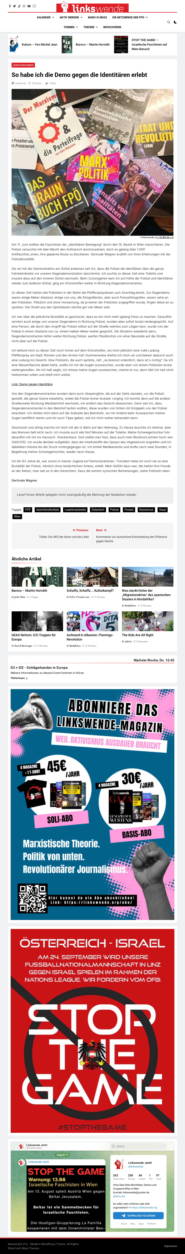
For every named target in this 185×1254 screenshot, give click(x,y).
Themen (69, 27)
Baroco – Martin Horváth (48, 44)
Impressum (170, 1246)
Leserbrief (20, 83)
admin (128, 641)
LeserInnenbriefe (75, 509)
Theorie (88, 27)
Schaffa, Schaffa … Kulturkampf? (90, 590)
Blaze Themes (30, 1248)
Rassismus (146, 509)
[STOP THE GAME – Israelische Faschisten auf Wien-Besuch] (76, 44)
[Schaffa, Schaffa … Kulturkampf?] (142, 44)
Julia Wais (19, 597)
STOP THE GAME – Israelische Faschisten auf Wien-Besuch (104, 44)
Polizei (114, 509)
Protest (129, 509)
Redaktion (130, 605)
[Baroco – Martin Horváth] (22, 44)
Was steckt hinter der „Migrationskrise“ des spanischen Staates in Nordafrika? (146, 595)
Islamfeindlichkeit (47, 509)
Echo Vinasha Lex (80, 597)
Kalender (44, 17)
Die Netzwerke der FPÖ (128, 17)
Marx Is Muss (97, 17)
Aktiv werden (69, 17)
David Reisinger (23, 646)
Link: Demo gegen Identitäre (32, 384)
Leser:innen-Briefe (23, 65)
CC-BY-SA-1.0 (166, 237)
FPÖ (28, 509)
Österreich (98, 509)
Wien (17, 516)
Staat (162, 509)
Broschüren (112, 27)
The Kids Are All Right (137, 635)
